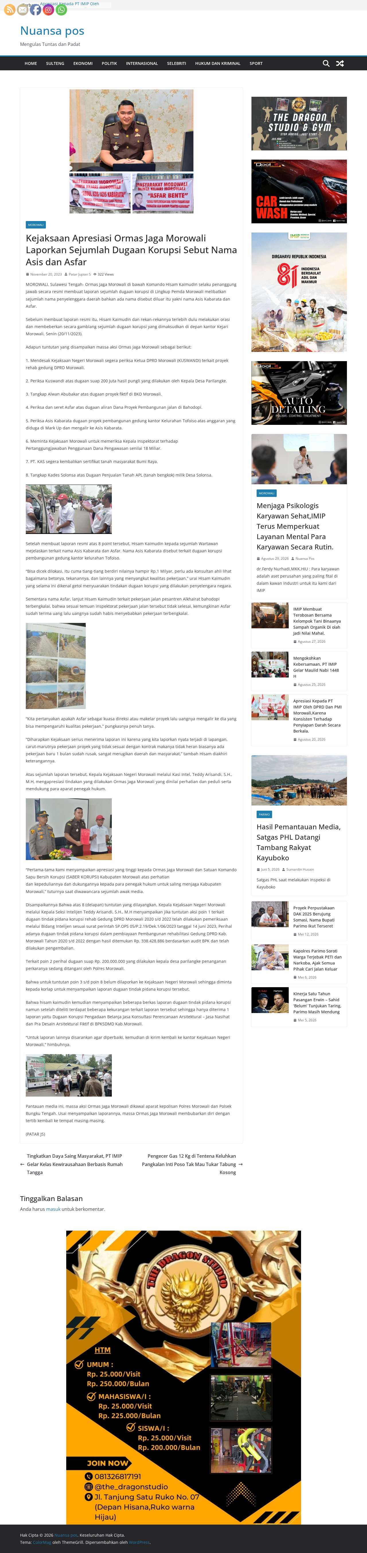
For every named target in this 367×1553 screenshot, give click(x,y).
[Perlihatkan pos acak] (340, 63)
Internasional (142, 63)
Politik (109, 63)
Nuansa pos (52, 30)
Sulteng (55, 63)
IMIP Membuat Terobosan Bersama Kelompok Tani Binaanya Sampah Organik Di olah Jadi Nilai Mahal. (317, 621)
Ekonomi (83, 63)
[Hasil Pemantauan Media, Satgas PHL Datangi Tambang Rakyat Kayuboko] (299, 780)
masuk (53, 1209)
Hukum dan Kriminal (218, 63)
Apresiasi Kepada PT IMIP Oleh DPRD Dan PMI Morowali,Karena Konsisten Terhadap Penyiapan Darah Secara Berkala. (317, 716)
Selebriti (176, 63)
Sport (256, 63)
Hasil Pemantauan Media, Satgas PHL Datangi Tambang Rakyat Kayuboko (299, 842)
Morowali (36, 225)
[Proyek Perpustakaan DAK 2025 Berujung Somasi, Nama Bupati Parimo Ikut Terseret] (270, 921)
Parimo (264, 814)
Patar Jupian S (80, 274)
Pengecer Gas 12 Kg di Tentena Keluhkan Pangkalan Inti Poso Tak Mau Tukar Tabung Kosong (189, 1164)
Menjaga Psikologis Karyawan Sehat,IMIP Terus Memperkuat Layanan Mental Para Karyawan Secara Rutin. (295, 526)
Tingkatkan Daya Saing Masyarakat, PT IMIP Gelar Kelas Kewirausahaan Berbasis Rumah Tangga (75, 1164)
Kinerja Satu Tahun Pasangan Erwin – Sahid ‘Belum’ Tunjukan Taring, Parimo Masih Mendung (317, 1002)
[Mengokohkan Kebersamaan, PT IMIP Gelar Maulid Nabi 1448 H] (270, 671)
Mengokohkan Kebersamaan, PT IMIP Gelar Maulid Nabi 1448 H (316, 667)
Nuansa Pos (305, 558)
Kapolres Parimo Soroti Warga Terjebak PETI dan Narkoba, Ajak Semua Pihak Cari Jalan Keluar (317, 960)
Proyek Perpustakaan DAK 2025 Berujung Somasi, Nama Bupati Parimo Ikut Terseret (314, 917)
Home (31, 63)
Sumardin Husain (300, 869)
